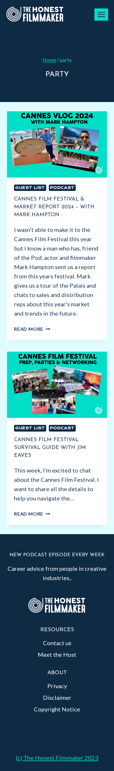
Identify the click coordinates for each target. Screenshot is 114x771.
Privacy (57, 685)
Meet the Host (57, 654)
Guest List (30, 187)
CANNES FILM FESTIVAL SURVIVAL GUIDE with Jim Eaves (50, 447)
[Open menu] (101, 14)
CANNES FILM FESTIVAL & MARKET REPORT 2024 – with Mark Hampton (54, 207)
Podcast (62, 187)
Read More (32, 329)
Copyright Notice (57, 709)
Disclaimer (57, 697)
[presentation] (57, 144)
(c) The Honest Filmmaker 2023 (57, 757)
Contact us (57, 642)
